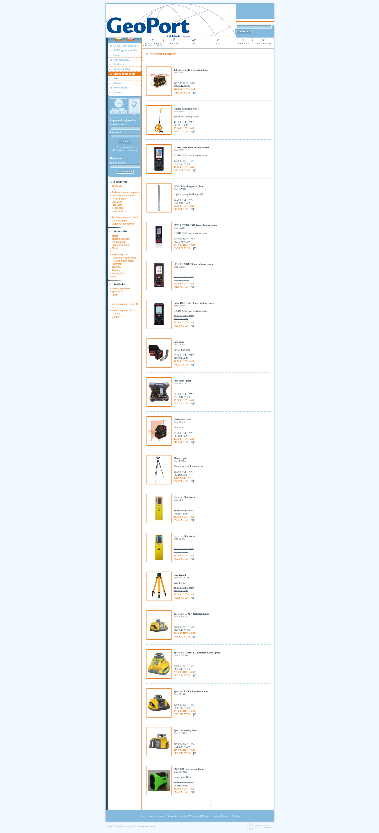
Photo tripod (180, 458)
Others (115, 316)
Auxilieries (119, 284)
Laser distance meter (123, 195)
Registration (125, 147)
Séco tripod (180, 575)
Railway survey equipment (126, 192)
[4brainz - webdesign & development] (259, 829)
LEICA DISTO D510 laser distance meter (195, 225)
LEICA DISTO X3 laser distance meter (194, 264)
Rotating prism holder (123, 260)
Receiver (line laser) (184, 497)
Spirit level (117, 291)
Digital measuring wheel (186, 108)
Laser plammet (119, 220)
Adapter (116, 270)
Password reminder (124, 150)
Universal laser (120, 211)
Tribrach (116, 267)
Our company (121, 59)
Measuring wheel (121, 288)
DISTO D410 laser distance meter (191, 147)
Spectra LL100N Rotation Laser (191, 691)
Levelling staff (119, 242)
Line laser (117, 201)
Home (116, 55)
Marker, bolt (118, 273)
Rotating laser (119, 198)
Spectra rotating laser (185, 730)
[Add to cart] (194, 92)
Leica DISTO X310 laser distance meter (195, 303)
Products (118, 64)
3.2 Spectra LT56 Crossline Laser (191, 69)
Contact (118, 92)
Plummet (116, 264)
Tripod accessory (121, 238)
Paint (114, 294)
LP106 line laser (182, 419)
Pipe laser (117, 204)
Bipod (115, 248)
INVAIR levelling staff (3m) (188, 186)
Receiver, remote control (125, 217)
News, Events (121, 87)
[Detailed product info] (159, 88)
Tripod (115, 235)
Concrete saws (122, 69)
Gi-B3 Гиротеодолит (125, 45)
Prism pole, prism (121, 245)
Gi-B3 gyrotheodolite (125, 50)
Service (117, 83)
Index (115, 276)
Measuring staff (120, 254)
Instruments (120, 181)
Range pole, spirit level (124, 257)
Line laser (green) (183, 380)
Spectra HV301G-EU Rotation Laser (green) (197, 652)
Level (114, 189)
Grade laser (118, 208)
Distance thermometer (123, 223)
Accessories (120, 231)
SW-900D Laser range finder (189, 769)
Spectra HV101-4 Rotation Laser (191, 613)
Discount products (124, 73)
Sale (115, 78)
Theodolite (117, 186)
